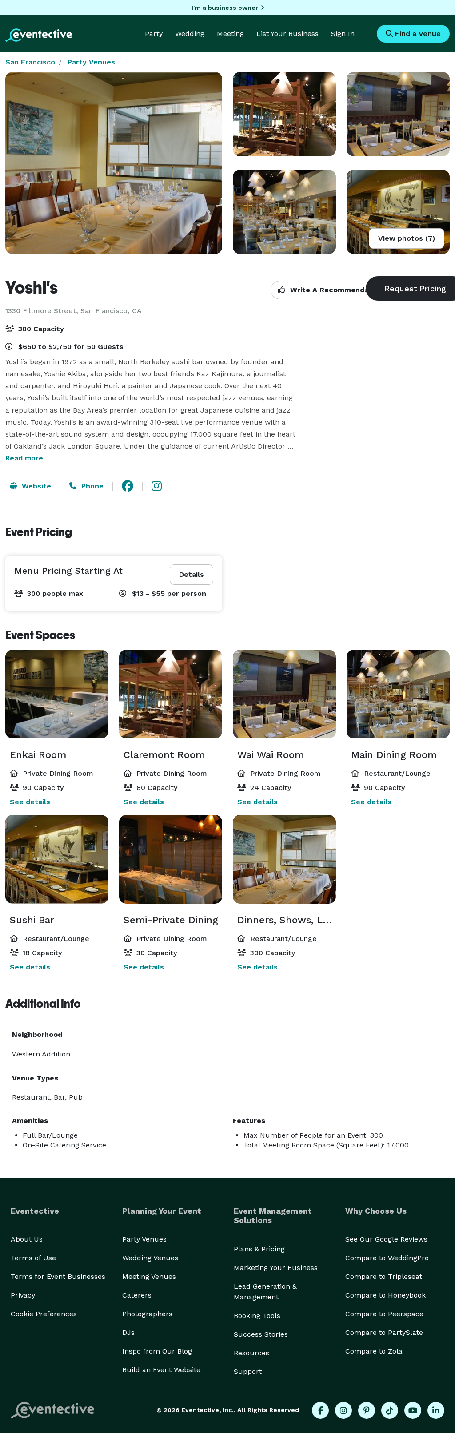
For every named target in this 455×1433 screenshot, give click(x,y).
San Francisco (30, 62)
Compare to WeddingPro (387, 1258)
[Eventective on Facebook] (320, 1410)
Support (248, 1371)
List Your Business (287, 33)
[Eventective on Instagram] (343, 1410)
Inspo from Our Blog (157, 1351)
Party (154, 33)
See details (30, 802)
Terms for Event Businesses (58, 1276)
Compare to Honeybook (385, 1295)
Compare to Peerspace (384, 1314)
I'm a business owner (225, 7)
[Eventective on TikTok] (389, 1410)
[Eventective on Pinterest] (366, 1410)
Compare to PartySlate (384, 1332)
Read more (24, 458)
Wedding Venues (150, 1258)
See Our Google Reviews (386, 1239)
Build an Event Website (161, 1370)
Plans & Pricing (259, 1249)
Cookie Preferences (44, 1314)
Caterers (137, 1295)
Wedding (189, 33)
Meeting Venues (149, 1276)
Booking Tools (257, 1315)
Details (191, 574)
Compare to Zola (374, 1351)
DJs (128, 1332)
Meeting (230, 33)
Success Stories (261, 1334)
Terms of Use (33, 1258)
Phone (91, 486)
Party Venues (91, 62)
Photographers (147, 1314)
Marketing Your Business (276, 1267)
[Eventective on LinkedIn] (435, 1410)
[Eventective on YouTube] (412, 1410)
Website (35, 486)
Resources (251, 1353)
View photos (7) (406, 238)
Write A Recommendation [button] (335, 290)
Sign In (343, 33)
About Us (27, 1239)
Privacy (23, 1295)
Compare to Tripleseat (383, 1276)
